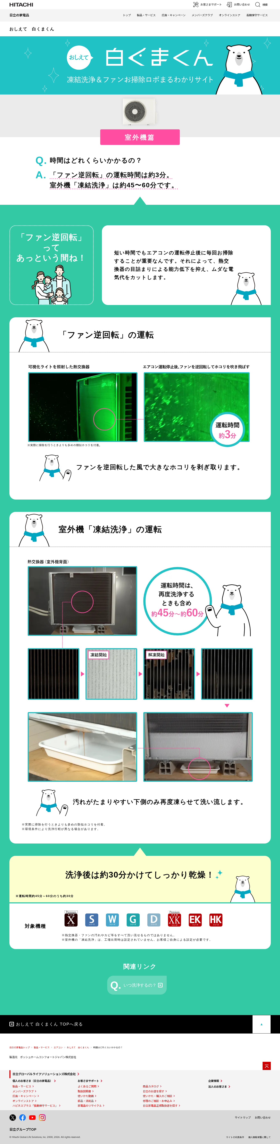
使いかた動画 (86, 1096)
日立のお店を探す (153, 1091)
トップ (127, 15)
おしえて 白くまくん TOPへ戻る (49, 1024)
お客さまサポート (88, 1081)
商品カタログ (151, 1086)
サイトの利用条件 (235, 1137)
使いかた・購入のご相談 (157, 1096)
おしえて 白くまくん (78, 1047)
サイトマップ (243, 1117)
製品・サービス (42, 1047)
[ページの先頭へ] (267, 1066)
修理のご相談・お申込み (157, 1101)
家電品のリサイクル (90, 1105)
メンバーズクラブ (202, 15)
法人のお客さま (217, 1086)
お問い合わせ (263, 1117)
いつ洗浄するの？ (140, 985)
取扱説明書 (84, 1091)
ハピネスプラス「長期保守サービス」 (35, 1105)
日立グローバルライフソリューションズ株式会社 (44, 1074)
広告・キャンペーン (24, 1096)
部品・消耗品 (86, 1101)
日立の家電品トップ (19, 1047)
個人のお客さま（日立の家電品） (32, 1081)
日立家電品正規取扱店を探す (160, 1105)
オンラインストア (229, 15)
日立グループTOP (22, 1129)
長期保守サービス (257, 15)
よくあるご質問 (87, 1086)
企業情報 (213, 1081)
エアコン (58, 1047)
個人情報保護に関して (259, 1137)
